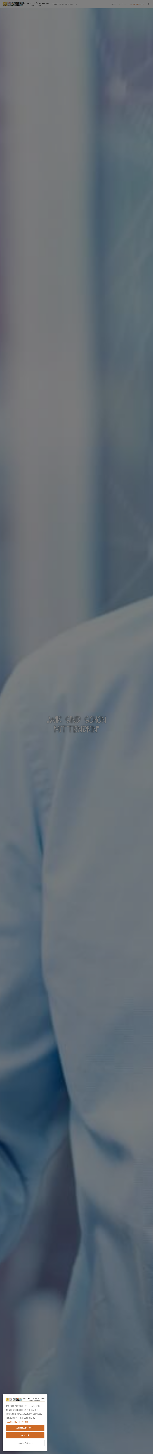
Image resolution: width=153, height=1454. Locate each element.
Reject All (25, 1435)
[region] (25, 1422)
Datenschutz (12, 1421)
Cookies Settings (25, 1443)
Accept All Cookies (24, 1427)
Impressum (24, 1421)
